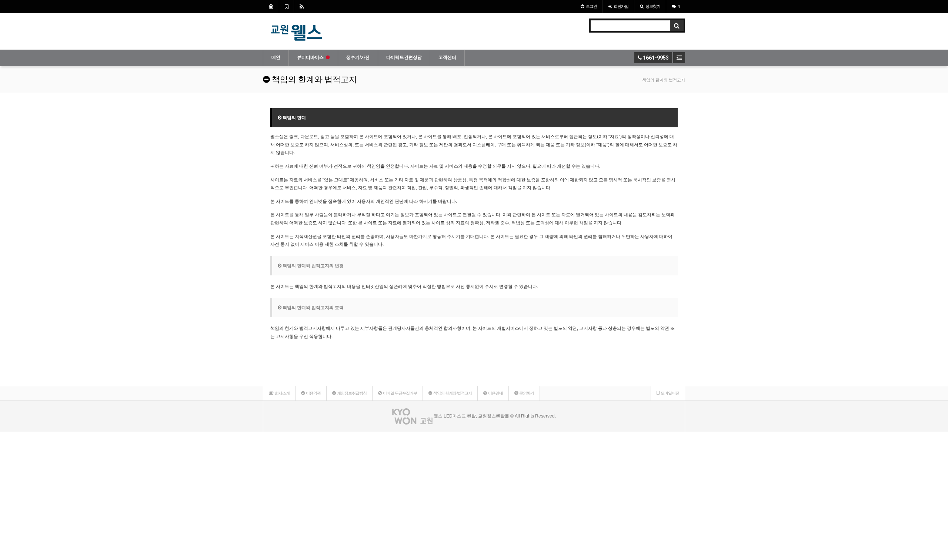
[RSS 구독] (301, 6)
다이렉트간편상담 (404, 57)
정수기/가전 (358, 57)
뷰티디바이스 (310, 57)
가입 (621, 6)
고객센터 (447, 57)
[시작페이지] (271, 6)
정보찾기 (652, 6)
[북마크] (286, 6)
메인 (275, 57)
